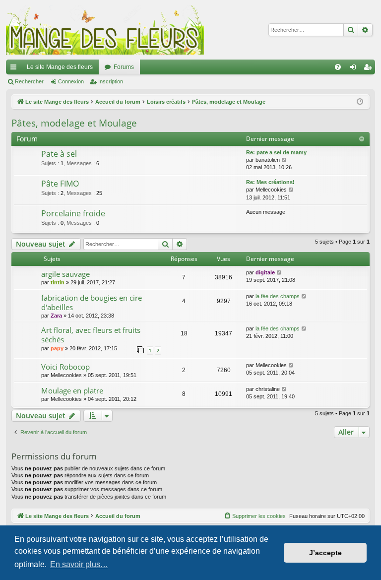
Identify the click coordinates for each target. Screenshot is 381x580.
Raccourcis (15, 69)
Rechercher (29, 81)
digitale (265, 272)
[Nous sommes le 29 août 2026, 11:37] (360, 102)
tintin (57, 282)
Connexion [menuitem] (354, 69)
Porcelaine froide (73, 213)
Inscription (110, 81)
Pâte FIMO (60, 183)
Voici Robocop (65, 367)
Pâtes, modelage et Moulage (74, 123)
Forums (124, 67)
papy (57, 348)
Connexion (71, 81)
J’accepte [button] (325, 553)
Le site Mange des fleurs (60, 67)
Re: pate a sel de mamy (276, 152)
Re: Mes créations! (270, 182)
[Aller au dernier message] (279, 272)
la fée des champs (277, 296)
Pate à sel (59, 153)
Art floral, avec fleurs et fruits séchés (90, 334)
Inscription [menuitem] (369, 69)
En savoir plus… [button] (79, 564)
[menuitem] (337, 67)
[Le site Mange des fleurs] (105, 30)
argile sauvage (65, 274)
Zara (56, 316)
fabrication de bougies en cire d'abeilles (91, 302)
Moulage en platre (72, 390)
